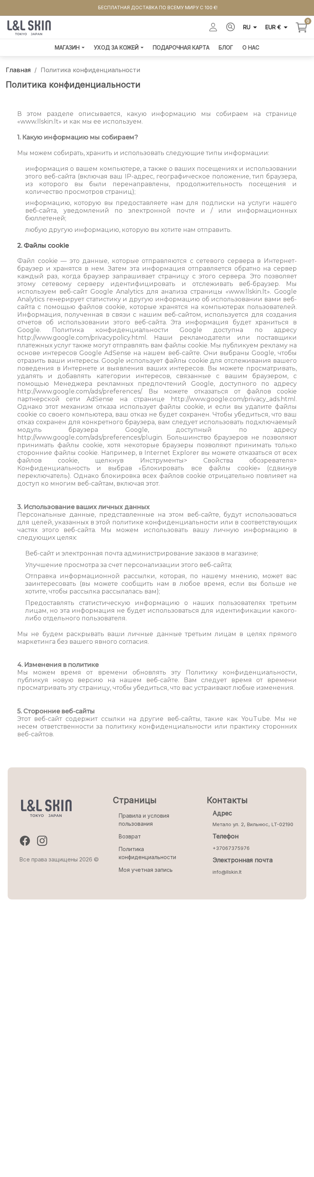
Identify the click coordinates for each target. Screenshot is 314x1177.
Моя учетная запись (146, 869)
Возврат (130, 836)
